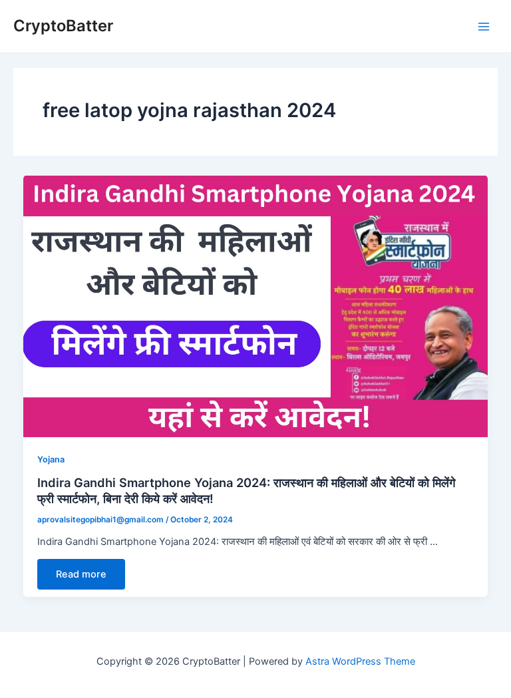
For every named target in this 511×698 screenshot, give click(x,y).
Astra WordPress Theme (360, 661)
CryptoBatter (63, 25)
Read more (81, 574)
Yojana (51, 459)
